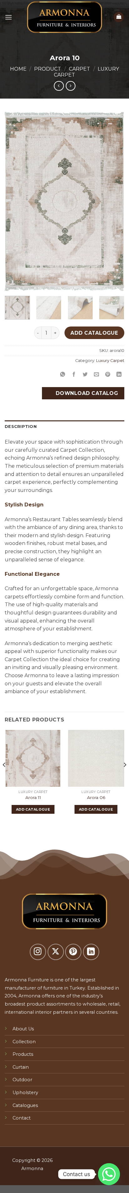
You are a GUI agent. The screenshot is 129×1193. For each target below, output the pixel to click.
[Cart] (119, 17)
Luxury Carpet (110, 360)
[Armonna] (64, 17)
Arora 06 (96, 797)
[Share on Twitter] (85, 375)
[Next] (114, 201)
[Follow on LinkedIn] (91, 952)
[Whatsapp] (109, 1174)
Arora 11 (33, 797)
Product (47, 69)
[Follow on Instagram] (38, 952)
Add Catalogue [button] (33, 809)
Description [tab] (21, 426)
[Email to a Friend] (96, 375)
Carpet (79, 69)
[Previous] (15, 201)
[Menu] (8, 17)
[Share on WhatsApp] (62, 375)
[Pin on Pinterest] (108, 375)
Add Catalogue (94, 333)
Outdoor (22, 1079)
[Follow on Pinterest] (73, 952)
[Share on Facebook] (74, 375)
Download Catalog (86, 393)
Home (18, 69)
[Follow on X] (56, 952)
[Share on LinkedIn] (119, 375)
